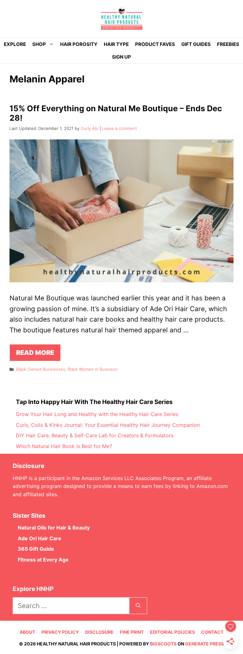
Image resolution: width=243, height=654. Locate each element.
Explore (15, 44)
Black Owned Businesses (40, 369)
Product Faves (155, 44)
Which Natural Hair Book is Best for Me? (64, 446)
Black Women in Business (92, 369)
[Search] (138, 605)
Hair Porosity (78, 44)
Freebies (228, 44)
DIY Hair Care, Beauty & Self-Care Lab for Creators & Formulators (94, 435)
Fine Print (132, 632)
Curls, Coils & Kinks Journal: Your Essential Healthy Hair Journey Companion (108, 425)
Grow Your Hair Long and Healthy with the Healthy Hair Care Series (97, 414)
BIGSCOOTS (163, 643)
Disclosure (99, 632)
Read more (35, 352)
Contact (212, 632)
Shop (39, 44)
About (27, 632)
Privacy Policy (60, 632)
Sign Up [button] (121, 57)
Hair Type (116, 44)
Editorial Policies (172, 632)
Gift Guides (196, 44)
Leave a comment (119, 128)
